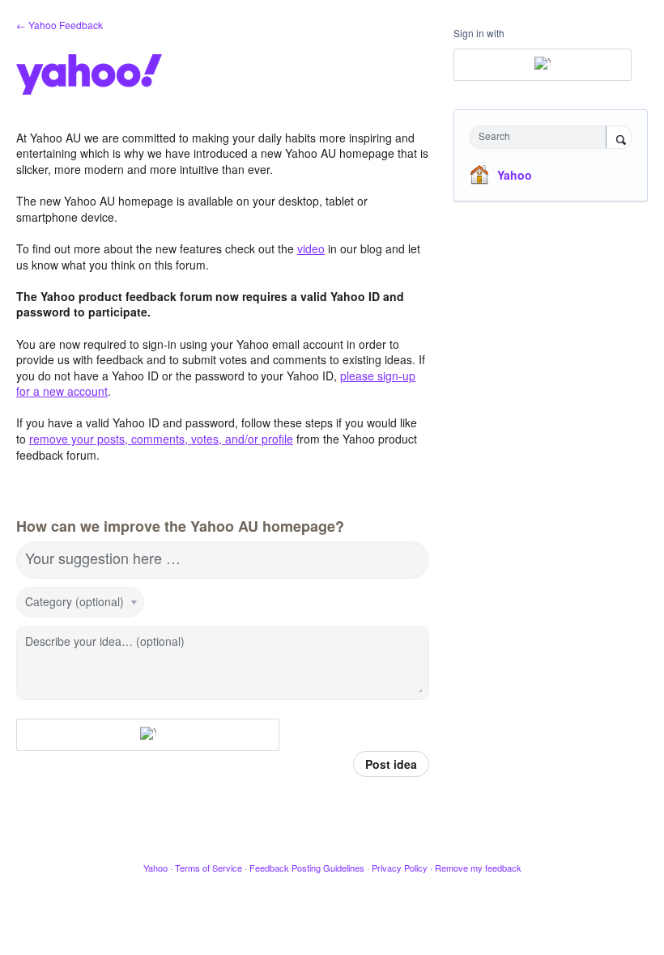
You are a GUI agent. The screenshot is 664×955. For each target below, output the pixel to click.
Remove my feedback (478, 867)
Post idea (391, 764)
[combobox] (542, 137)
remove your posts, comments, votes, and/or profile (161, 439)
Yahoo (514, 175)
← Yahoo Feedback (59, 25)
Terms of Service (208, 867)
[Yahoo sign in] (147, 735)
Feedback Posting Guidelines (306, 867)
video (311, 248)
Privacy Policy (400, 867)
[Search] (619, 138)
